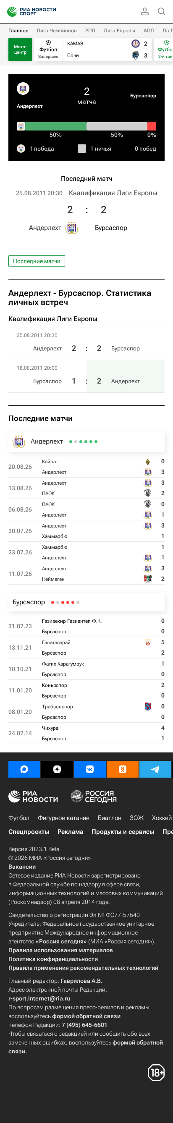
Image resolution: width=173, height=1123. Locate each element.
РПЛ (90, 31)
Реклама (70, 832)
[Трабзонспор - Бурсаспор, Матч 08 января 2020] (57, 602)
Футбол (18, 818)
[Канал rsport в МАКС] (24, 769)
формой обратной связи (86, 1016)
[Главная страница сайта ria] (9, 12)
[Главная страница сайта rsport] (50, 12)
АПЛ (149, 31)
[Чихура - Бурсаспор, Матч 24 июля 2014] (52, 602)
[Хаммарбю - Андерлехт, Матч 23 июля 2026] (75, 441)
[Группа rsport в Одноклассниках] (123, 769)
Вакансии (22, 866)
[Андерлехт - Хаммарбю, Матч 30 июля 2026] (80, 441)
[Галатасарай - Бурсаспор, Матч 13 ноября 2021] (72, 602)
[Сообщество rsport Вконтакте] (90, 769)
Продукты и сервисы (123, 832)
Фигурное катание (63, 818)
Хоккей (162, 818)
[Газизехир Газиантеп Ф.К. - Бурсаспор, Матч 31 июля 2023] (77, 602)
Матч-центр (20, 49)
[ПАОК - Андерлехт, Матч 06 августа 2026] (85, 441)
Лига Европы (119, 31)
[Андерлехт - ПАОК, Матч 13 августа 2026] (90, 441)
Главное (18, 31)
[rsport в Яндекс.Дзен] (57, 769)
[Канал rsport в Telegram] (155, 769)
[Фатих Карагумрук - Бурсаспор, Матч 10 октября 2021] (67, 602)
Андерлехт (30, 106)
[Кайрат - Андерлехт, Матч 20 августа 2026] (95, 441)
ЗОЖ (137, 818)
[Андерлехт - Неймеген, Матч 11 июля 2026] (70, 441)
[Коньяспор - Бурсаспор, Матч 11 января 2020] (62, 602)
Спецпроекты (28, 832)
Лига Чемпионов (57, 31)
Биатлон (109, 818)
